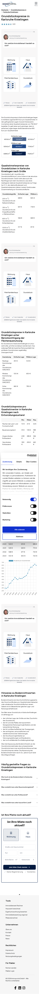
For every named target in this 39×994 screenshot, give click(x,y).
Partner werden (11, 968)
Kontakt (8, 932)
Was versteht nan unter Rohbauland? (14, 795)
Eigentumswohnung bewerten (16, 912)
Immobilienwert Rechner (14, 906)
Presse (8, 936)
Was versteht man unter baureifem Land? (16, 803)
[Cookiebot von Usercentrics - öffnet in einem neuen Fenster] (28, 455)
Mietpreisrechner (12, 918)
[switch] (33, 506)
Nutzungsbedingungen (14, 956)
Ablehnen (19, 536)
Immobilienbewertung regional (16, 915)
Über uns (9, 929)
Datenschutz (10, 953)
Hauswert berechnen (13, 909)
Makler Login (10, 971)
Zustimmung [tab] (7, 462)
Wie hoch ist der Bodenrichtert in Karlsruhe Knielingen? (16, 778)
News (8, 939)
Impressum (10, 950)
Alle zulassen (20, 529)
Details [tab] (19, 462)
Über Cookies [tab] (31, 462)
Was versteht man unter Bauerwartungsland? (17, 787)
